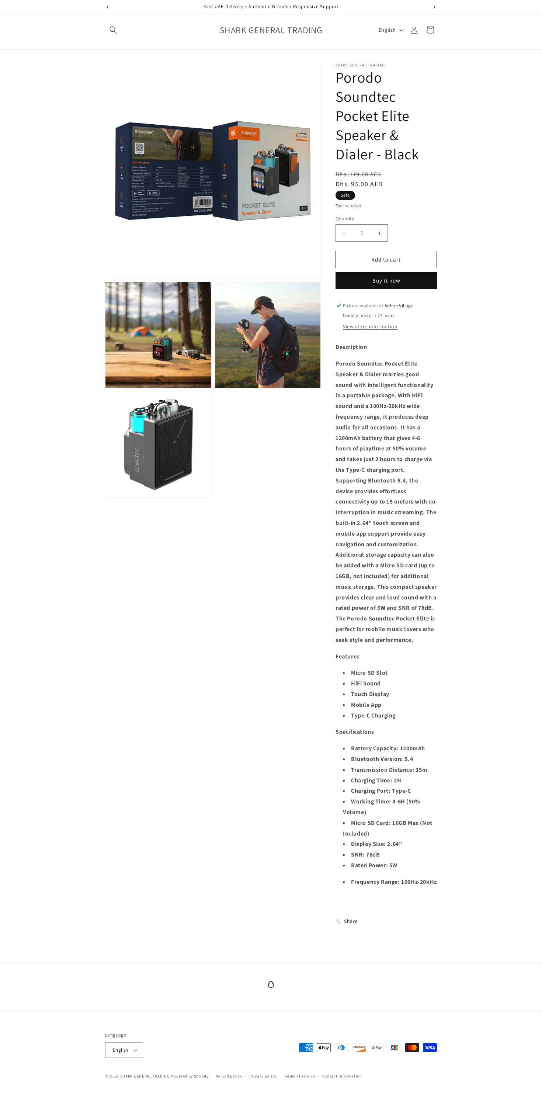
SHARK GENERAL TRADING (145, 1076)
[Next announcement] (434, 7)
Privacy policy (263, 1076)
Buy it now (386, 280)
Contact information (342, 1076)
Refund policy (229, 1076)
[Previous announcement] (108, 7)
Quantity (345, 218)
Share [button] (351, 921)
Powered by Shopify (190, 1076)
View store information (370, 326)
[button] (113, 30)
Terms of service (299, 1076)
